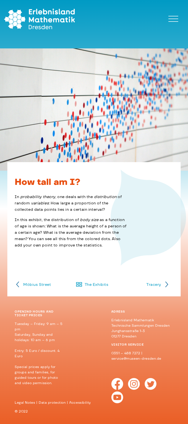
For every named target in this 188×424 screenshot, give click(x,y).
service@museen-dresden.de (136, 358)
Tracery (153, 285)
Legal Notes (25, 402)
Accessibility (80, 402)
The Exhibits (96, 285)
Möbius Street (37, 285)
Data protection (52, 402)
